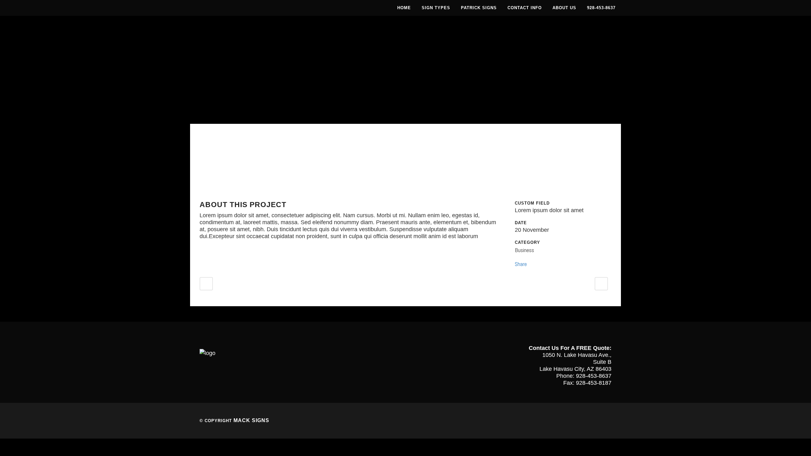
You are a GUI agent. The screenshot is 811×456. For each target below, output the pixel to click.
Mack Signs (251, 420)
